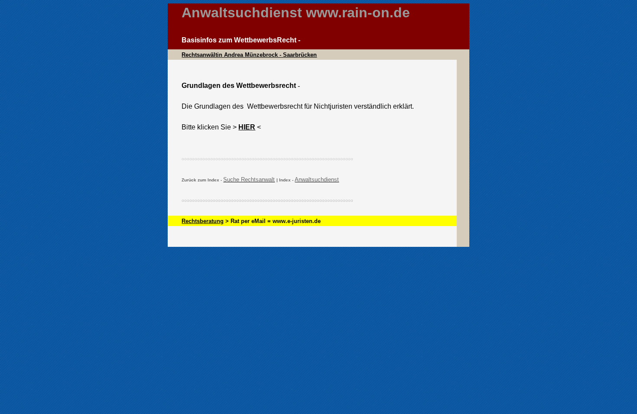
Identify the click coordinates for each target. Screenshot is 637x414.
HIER (246, 127)
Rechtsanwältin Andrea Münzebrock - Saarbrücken (249, 55)
